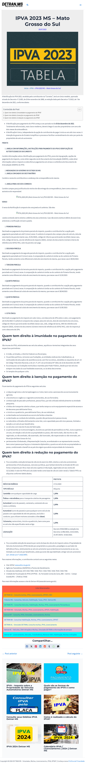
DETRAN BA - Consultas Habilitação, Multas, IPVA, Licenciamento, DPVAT (31, 620)
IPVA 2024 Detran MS (18, 746)
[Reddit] (45, 646)
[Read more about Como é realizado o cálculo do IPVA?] (61, 704)
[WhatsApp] (54, 646)
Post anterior (9, 653)
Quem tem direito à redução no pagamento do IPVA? (22, 118)
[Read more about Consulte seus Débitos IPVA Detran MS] (24, 704)
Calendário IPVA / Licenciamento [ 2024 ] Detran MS (60, 748)
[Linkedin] (40, 646)
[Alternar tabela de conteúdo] (78, 109)
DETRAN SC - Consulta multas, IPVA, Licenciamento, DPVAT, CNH (28, 595)
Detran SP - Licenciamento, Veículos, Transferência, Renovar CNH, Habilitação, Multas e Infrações (40, 635)
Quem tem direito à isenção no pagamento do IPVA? (22, 115)
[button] (28, 5)
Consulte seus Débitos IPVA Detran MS (22, 718)
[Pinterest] (36, 646)
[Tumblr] (49, 646)
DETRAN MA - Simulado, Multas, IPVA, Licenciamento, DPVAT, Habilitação (31, 610)
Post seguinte (75, 653)
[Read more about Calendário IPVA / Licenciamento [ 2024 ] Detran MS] (61, 734)
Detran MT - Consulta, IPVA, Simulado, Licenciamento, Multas (27, 615)
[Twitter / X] (31, 646)
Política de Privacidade (76, 761)
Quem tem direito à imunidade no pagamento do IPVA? (23, 113)
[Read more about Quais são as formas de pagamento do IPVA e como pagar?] (61, 673)
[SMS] (58, 646)
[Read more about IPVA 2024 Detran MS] (24, 734)
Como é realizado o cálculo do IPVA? (60, 718)
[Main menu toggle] (80, 5)
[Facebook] (27, 646)
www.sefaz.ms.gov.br (22, 565)
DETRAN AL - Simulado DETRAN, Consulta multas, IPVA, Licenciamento (30, 625)
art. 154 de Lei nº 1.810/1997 (17, 555)
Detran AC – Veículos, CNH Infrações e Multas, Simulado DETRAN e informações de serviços (38, 630)
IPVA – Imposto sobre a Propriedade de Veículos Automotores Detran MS (20, 687)
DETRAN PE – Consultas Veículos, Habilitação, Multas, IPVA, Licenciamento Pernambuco (37, 605)
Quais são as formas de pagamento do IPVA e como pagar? (59, 687)
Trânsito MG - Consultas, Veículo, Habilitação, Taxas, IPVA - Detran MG (30, 600)
